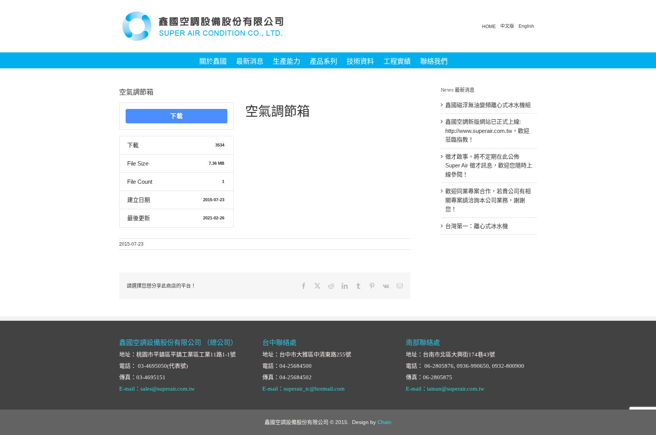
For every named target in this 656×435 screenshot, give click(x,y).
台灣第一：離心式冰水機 (476, 226)
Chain (384, 422)
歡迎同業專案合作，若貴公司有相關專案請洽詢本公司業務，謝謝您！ (488, 200)
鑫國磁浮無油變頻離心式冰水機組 (488, 105)
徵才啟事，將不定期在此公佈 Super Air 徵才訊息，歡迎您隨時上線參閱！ (488, 165)
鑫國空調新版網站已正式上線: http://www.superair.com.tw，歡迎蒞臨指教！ (487, 130)
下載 (176, 116)
